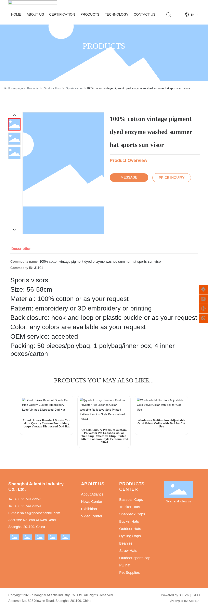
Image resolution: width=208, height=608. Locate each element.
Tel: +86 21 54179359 (24, 506)
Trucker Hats (129, 507)
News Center (91, 502)
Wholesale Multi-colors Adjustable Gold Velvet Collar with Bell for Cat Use (161, 423)
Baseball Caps (131, 500)
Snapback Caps (132, 514)
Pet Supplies (129, 573)
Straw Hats (128, 551)
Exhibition (89, 509)
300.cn (184, 595)
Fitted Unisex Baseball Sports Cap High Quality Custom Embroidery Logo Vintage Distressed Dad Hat (46, 423)
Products (33, 88)
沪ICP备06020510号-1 (185, 601)
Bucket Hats (129, 521)
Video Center (91, 516)
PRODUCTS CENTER (131, 486)
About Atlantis (92, 494)
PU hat (124, 565)
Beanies (125, 543)
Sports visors (74, 88)
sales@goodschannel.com (40, 513)
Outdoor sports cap (134, 558)
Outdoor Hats (52, 88)
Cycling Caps (130, 536)
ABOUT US (92, 483)
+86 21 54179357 (28, 499)
